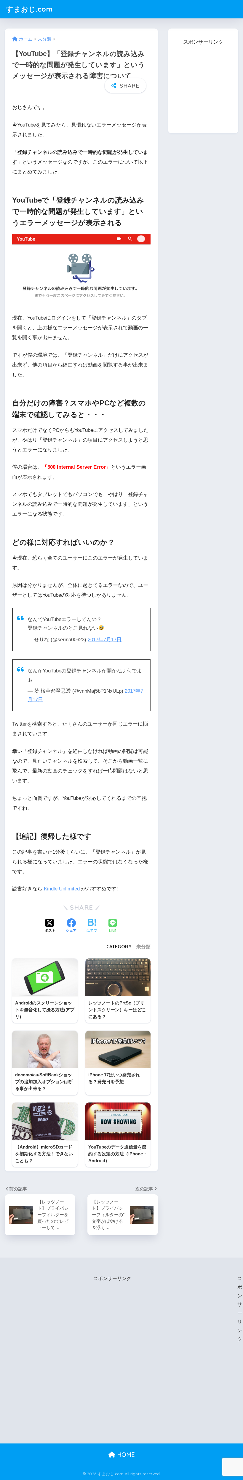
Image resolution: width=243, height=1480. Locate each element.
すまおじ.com (29, 9)
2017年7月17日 (105, 639)
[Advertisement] (205, 84)
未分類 (143, 947)
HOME (125, 1454)
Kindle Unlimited (62, 889)
